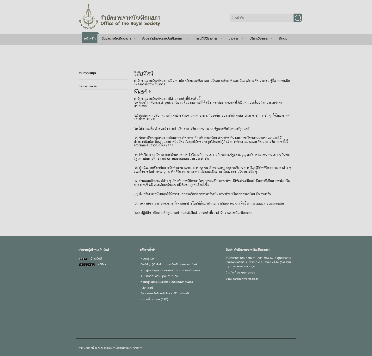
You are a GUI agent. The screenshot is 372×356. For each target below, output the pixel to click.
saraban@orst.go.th (246, 279)
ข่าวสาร (234, 38)
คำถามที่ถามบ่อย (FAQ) (154, 299)
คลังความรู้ (146, 288)
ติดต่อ (283, 38)
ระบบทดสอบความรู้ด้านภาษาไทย (159, 276)
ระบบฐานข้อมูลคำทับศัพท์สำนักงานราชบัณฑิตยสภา (170, 270)
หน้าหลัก (90, 38)
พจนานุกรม (147, 259)
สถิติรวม (101, 264)
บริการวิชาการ (259, 38)
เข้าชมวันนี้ (94, 259)
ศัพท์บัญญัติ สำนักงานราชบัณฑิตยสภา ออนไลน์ (168, 264)
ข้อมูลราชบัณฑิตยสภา (116, 38)
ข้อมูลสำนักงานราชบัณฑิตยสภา (162, 38)
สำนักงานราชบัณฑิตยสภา (127, 348)
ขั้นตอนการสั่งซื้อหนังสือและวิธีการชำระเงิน (165, 294)
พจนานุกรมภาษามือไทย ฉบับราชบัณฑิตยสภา (166, 282)
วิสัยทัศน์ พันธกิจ (88, 86)
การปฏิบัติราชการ (206, 38)
